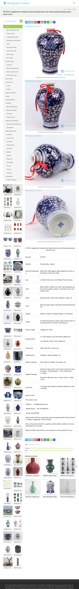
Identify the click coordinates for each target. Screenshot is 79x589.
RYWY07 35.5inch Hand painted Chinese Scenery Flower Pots (8, 439)
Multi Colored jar (12, 110)
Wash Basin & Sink (11, 131)
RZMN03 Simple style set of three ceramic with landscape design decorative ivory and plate (8, 220)
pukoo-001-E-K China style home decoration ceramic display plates (8, 271)
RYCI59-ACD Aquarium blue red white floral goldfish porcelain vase (18, 529)
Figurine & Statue (11, 92)
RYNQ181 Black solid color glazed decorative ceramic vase (8, 297)
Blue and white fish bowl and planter (14, 125)
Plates (8, 89)
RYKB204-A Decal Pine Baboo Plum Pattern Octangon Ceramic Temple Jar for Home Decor (8, 529)
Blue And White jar (12, 106)
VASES (7, 26)
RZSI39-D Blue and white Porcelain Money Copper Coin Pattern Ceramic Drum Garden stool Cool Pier (8, 477)
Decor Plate (9, 79)
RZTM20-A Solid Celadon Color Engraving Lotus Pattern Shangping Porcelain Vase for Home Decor (18, 207)
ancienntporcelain (33, 444)
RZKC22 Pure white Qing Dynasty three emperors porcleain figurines (8, 233)
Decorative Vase (11, 47)
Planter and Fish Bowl (12, 120)
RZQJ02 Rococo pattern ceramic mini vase (18, 284)
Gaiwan (9, 155)
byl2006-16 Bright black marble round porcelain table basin (8, 194)
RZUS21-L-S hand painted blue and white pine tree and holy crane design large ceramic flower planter (8, 246)
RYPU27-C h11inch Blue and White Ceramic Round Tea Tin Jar (18, 439)
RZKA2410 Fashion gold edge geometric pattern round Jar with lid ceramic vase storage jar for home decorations (18, 503)
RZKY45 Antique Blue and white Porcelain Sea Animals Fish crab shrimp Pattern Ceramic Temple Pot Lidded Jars (8, 413)
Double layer (10, 145)
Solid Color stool (12, 75)
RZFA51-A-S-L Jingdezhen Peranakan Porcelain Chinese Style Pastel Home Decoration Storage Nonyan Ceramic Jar (18, 452)
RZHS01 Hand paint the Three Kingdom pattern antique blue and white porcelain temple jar (18, 297)
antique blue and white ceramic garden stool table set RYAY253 (18, 400)
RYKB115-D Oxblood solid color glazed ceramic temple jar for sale (18, 477)
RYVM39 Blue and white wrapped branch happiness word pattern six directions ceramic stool (8, 464)
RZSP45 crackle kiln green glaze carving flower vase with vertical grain (50, 475)
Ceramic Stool (10, 61)
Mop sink (9, 148)
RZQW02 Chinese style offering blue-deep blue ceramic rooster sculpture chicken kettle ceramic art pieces (8, 452)
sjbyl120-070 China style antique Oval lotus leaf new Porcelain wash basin (8, 284)
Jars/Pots (8, 103)
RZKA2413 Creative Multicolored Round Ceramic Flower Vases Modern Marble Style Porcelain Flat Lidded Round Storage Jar (8, 207)
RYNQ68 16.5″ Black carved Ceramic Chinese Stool (18, 361)
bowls (8, 86)
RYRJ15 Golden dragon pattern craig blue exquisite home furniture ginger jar (18, 323)
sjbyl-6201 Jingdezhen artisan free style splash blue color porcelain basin (8, 516)
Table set (9, 65)
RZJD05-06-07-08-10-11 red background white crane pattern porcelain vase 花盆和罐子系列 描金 (18, 233)
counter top (10, 138)
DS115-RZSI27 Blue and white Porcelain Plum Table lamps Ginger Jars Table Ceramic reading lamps (8, 503)
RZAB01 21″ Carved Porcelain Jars (8, 387)
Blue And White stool (13, 68)
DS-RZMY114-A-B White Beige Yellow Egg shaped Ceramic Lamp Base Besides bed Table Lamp (8, 361)
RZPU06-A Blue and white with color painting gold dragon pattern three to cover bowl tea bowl (18, 310)
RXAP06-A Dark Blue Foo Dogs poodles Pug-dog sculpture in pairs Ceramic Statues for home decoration (8, 400)
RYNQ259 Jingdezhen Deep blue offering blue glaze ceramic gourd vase (52, 448)
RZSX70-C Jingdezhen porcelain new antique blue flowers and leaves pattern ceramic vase (18, 567)
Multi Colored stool (12, 72)
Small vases (10, 54)
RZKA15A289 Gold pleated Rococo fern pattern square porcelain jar (18, 194)
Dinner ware (9, 82)
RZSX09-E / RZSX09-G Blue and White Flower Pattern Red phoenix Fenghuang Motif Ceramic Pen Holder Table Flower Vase (18, 246)
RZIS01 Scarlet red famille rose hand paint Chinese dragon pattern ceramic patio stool (18, 349)
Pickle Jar (9, 113)
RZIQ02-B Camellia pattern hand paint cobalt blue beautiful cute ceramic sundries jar (8, 323)
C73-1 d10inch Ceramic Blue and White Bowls (8, 542)
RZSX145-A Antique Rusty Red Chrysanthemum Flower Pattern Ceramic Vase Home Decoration (8, 374)
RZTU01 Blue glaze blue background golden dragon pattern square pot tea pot (18, 555)
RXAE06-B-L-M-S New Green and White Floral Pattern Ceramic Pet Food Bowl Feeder (18, 490)
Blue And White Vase (13, 30)
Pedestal (9, 134)
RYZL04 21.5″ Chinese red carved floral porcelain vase (33, 475)
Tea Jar (9, 166)
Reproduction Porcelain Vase (13, 42)
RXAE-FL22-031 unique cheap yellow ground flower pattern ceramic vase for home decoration (18, 387)
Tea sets (9, 173)
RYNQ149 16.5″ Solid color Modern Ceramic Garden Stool (18, 220)
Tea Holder (10, 162)
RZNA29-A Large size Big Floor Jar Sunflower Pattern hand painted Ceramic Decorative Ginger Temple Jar (18, 259)
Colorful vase (11, 33)
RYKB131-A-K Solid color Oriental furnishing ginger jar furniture (18, 413)
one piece (9, 141)
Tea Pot (9, 169)
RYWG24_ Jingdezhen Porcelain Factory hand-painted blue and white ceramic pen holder (18, 374)
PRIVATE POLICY (13, 180)
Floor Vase (10, 58)
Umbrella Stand (10, 99)
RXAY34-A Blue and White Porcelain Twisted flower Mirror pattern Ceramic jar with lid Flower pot (8, 555)
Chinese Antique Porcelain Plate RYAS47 (18, 271)
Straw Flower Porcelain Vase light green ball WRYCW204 (8, 488)
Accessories (9, 176)
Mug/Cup (9, 159)
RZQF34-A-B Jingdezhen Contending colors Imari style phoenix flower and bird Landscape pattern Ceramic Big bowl (18, 516)
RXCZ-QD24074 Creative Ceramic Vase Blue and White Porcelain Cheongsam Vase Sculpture (50, 497)
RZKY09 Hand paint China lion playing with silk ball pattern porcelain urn (18, 542)
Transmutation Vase (12, 37)
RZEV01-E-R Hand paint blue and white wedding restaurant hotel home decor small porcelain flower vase (68, 475)
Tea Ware (8, 152)
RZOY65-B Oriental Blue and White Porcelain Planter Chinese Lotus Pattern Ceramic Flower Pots (8, 336)
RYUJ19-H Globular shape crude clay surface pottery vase (68, 497)
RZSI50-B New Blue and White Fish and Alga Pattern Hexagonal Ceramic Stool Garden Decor (8, 259)
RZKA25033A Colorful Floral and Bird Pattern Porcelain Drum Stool (8, 426)
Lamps (7, 96)
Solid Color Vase (11, 51)
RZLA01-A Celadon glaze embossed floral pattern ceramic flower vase (33, 497)
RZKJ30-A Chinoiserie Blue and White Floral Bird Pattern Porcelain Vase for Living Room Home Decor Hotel (18, 426)
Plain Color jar (11, 117)
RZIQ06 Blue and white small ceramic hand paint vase (8, 349)
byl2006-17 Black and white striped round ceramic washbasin (8, 567)
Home (65, 9)
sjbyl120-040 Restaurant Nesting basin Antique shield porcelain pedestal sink (18, 464)
